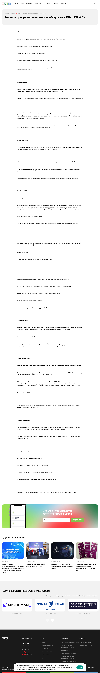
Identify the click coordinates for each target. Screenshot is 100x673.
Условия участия (65, 650)
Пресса (56, 3)
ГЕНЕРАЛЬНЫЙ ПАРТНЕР (83, 613)
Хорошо (79, 667)
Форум (16, 3)
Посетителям (47, 3)
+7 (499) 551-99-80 (85, 642)
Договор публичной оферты (69, 653)
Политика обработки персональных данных (57, 667)
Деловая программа (26, 3)
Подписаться (77, 520)
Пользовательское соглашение (70, 642)
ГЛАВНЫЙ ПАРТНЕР (50, 613)
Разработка (87, 667)
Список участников (47, 652)
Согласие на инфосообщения (69, 661)
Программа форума (47, 645)
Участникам (38, 3)
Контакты (63, 3)
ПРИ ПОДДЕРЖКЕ (16, 613)
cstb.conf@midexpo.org (85, 645)
